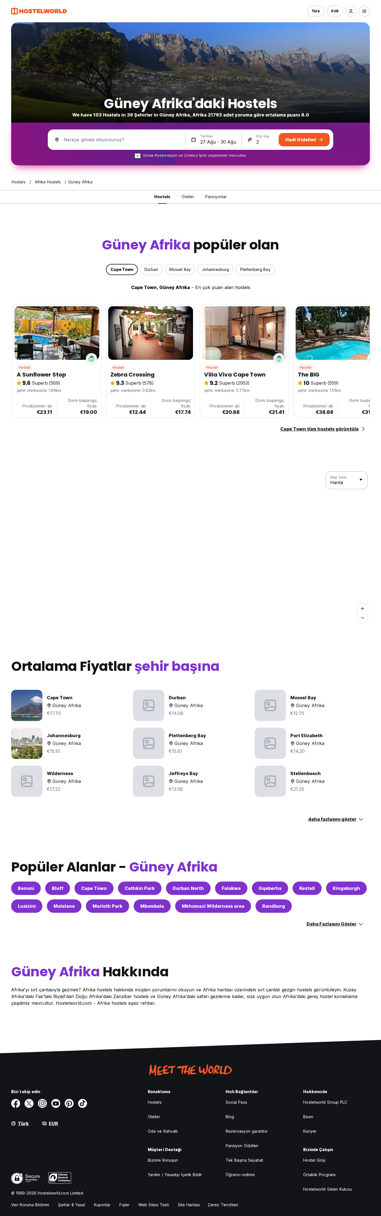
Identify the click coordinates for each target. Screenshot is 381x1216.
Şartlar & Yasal (71, 1204)
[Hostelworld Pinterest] (69, 1103)
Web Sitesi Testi (153, 1204)
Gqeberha (270, 888)
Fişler (124, 1204)
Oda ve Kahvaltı (163, 1131)
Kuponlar (102, 1204)
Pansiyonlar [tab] (216, 196)
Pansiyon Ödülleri (242, 1145)
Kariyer (310, 1131)
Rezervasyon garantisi (246, 1131)
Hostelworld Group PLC (325, 1102)
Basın (308, 1116)
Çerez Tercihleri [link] (223, 1204)
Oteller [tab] (188, 196)
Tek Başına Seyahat (244, 1160)
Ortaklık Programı (319, 1174)
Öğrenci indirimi (240, 1174)
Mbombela (152, 906)
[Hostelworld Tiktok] (82, 1103)
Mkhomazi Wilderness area (213, 906)
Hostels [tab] (162, 196)
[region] (190, 547)
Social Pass (236, 1102)
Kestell (307, 888)
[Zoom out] (362, 617)
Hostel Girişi (314, 1160)
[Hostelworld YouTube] (55, 1103)
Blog (230, 1116)
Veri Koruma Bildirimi (30, 1204)
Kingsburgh (346, 888)
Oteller (154, 1116)
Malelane (64, 906)
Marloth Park (107, 906)
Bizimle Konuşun (163, 1160)
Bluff (57, 888)
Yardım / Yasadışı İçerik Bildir (175, 1174)
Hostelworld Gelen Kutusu (327, 1189)
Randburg (273, 906)
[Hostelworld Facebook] (15, 1103)
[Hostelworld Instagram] (42, 1103)
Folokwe (231, 888)
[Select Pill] (350, 11)
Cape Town (94, 888)
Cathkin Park (140, 888)
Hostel (24, 367)
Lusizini (27, 906)
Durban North (188, 888)
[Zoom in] (362, 608)
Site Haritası (189, 1204)
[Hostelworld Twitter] (29, 1103)
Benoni (26, 888)
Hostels (155, 1102)
